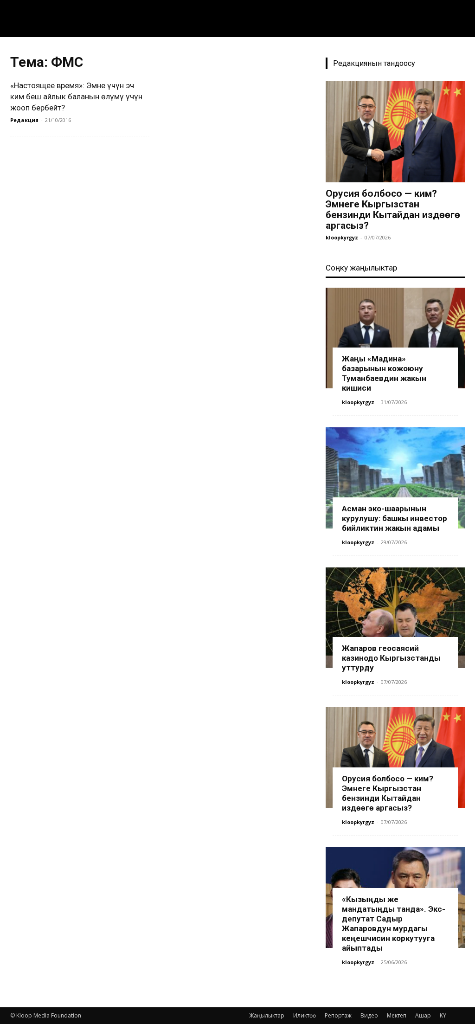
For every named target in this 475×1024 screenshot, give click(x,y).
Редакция (24, 119)
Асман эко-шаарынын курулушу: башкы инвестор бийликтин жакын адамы (394, 518)
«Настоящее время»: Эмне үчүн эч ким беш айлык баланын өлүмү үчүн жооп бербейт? (76, 96)
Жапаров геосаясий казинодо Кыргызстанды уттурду (391, 658)
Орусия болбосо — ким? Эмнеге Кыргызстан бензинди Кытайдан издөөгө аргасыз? (393, 209)
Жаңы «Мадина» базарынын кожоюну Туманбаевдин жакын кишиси (384, 373)
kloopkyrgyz (342, 237)
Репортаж (338, 1015)
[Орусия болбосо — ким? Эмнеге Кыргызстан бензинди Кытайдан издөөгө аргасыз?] (395, 131)
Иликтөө (304, 1015)
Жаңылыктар (266, 1015)
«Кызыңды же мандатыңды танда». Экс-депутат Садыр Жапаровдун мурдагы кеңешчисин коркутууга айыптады (393, 924)
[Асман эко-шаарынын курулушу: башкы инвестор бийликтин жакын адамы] (395, 477)
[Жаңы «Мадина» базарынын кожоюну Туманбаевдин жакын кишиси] (395, 338)
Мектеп (396, 1015)
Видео (369, 1015)
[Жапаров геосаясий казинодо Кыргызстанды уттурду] (395, 618)
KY (443, 1015)
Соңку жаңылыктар (361, 267)
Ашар (423, 1015)
